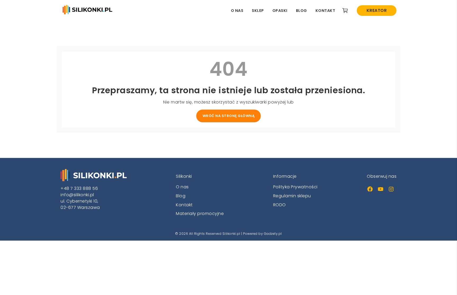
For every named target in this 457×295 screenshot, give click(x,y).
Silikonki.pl (231, 233)
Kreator (377, 10)
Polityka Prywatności (295, 187)
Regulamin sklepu (292, 196)
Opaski (279, 10)
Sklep (258, 10)
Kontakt (325, 10)
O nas (237, 10)
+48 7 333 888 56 (79, 188)
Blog (301, 10)
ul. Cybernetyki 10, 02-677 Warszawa (80, 204)
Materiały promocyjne (200, 213)
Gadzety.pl (273, 233)
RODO (279, 205)
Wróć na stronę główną (229, 115)
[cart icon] (345, 10)
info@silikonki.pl (77, 195)
